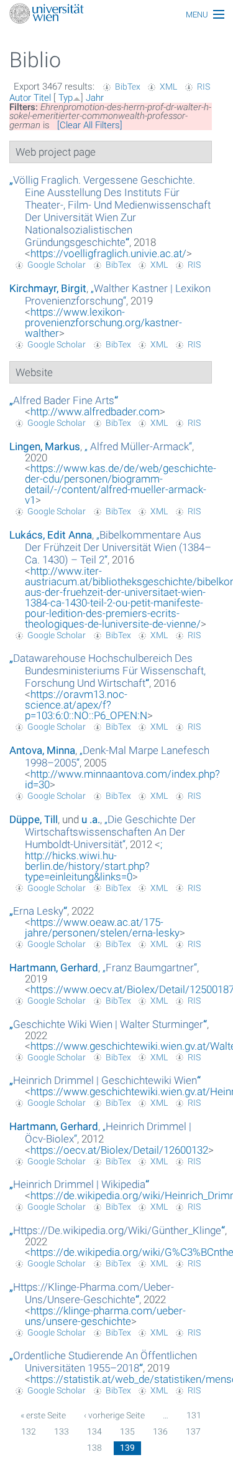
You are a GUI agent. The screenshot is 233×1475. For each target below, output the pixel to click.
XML (168, 87)
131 (193, 1415)
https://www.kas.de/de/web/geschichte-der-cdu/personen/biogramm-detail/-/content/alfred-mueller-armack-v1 (120, 484)
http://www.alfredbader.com (95, 411)
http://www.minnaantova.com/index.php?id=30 (122, 779)
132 (28, 1431)
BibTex (127, 87)
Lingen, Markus (44, 446)
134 (94, 1431)
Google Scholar (56, 265)
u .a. (90, 819)
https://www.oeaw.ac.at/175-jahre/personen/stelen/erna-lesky (102, 927)
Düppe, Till (33, 819)
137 (193, 1431)
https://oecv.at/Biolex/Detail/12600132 (119, 1150)
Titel (42, 97)
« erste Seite (43, 1415)
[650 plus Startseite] (116, 14)
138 (94, 1448)
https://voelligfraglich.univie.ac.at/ (108, 253)
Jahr (95, 97)
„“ (110, 211)
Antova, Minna (42, 750)
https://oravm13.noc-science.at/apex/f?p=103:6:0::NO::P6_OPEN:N (86, 705)
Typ (65, 97)
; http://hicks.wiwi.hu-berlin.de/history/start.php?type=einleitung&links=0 (93, 860)
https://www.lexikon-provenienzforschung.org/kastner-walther (103, 322)
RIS (203, 87)
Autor (20, 97)
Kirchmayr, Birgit (47, 288)
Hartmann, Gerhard (53, 967)
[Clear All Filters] (89, 125)
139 (127, 1448)
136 (160, 1431)
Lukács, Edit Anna (50, 535)
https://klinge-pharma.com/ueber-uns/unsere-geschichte (105, 1315)
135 (127, 1431)
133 (61, 1431)
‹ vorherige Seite (114, 1415)
